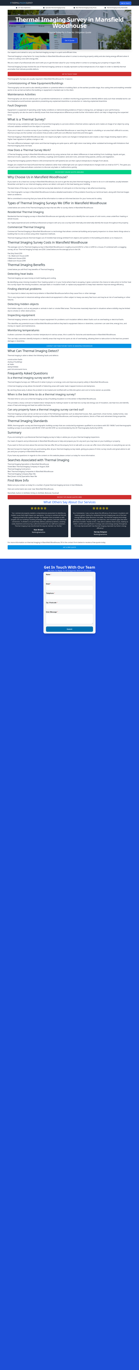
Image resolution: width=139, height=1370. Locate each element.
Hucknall (55, 493)
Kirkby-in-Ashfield (37, 493)
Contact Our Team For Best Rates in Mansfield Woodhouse (69, 346)
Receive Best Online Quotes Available (69, 172)
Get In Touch (125, 3)
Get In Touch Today (69, 74)
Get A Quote (69, 40)
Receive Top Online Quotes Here (69, 497)
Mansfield (11, 493)
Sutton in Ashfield (23, 493)
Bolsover (48, 493)
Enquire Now (69, 554)
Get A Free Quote (69, 547)
